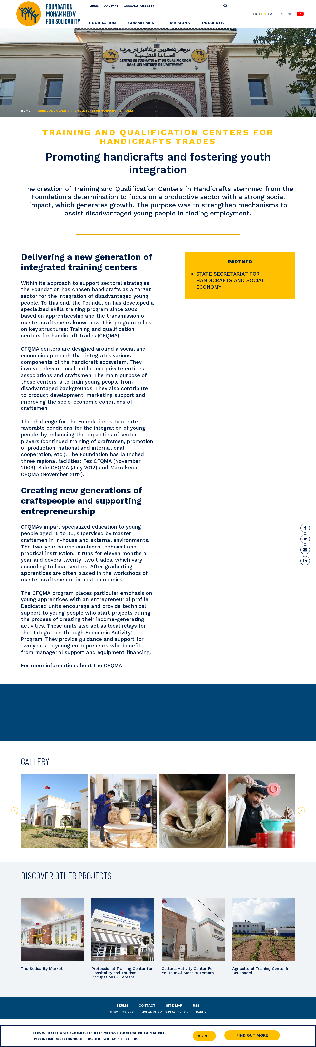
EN (263, 14)
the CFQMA (108, 665)
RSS (196, 1005)
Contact (111, 6)
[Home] (48, 14)
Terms (122, 1005)
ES (281, 14)
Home (25, 110)
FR (255, 14)
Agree (204, 1035)
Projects (213, 22)
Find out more (252, 1035)
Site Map (174, 1005)
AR (272, 14)
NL (289, 14)
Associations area (139, 6)
